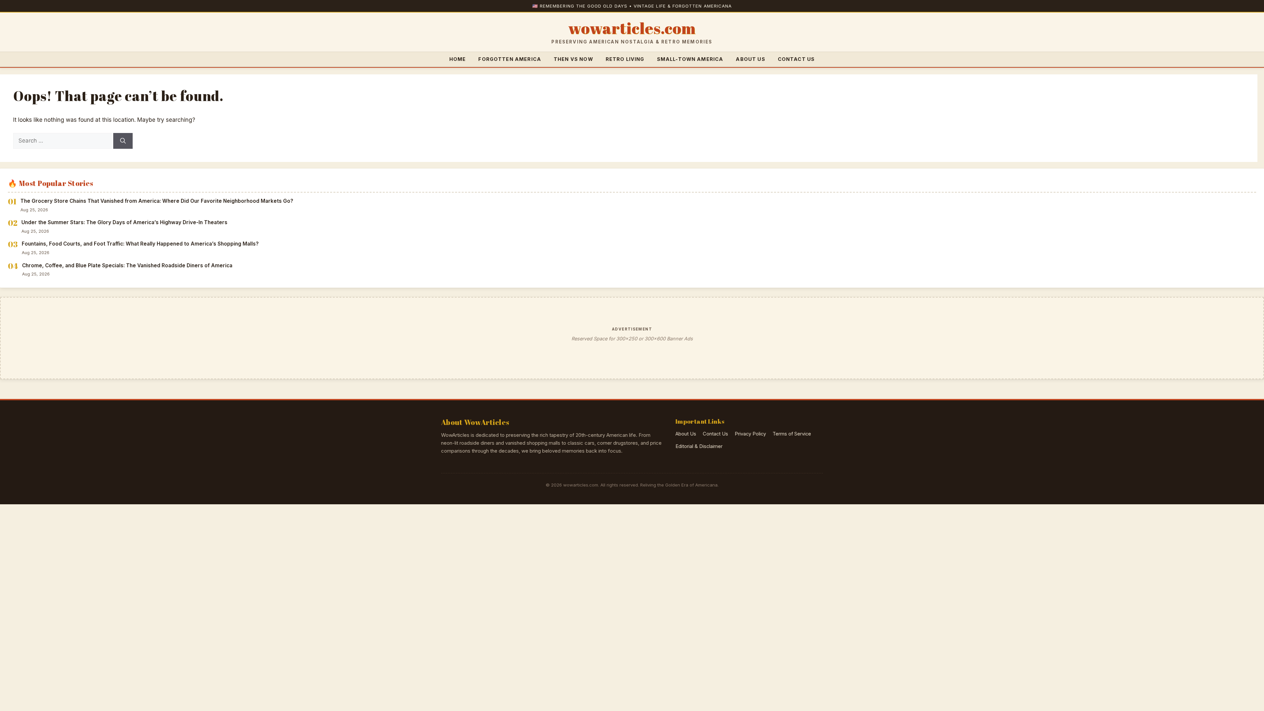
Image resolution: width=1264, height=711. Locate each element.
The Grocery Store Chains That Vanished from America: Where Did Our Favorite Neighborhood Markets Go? (156, 201)
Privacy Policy (750, 434)
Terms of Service (792, 434)
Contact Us (796, 59)
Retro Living (625, 59)
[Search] (123, 141)
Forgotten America (509, 59)
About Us (750, 59)
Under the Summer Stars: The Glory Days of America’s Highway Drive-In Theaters (124, 222)
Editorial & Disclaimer (699, 446)
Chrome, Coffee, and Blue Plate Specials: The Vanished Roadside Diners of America (127, 265)
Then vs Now (573, 59)
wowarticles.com (632, 28)
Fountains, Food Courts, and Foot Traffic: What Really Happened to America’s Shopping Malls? (140, 244)
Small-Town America (690, 59)
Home (457, 59)
